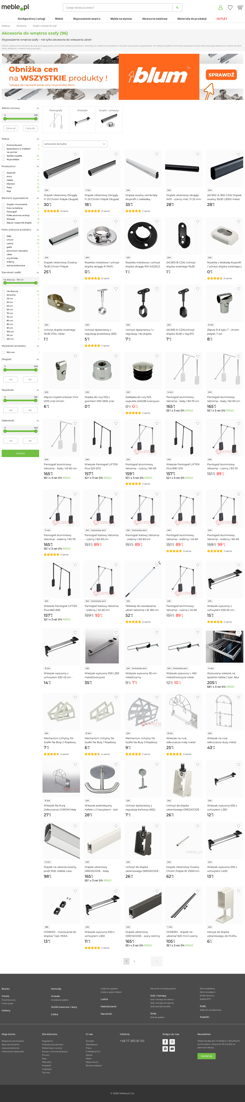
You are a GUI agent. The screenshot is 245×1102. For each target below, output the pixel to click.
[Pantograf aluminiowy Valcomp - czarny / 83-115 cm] (224, 438)
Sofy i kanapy (158, 995)
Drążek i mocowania (23, 204)
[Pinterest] (165, 1049)
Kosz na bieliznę (23, 208)
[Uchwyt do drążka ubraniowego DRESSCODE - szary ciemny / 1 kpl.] (143, 840)
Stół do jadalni (157, 1017)
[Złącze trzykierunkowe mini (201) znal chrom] (61, 370)
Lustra (104, 999)
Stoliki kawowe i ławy (64, 1006)
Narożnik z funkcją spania (163, 988)
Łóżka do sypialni (109, 988)
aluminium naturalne (23, 250)
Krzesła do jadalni (59, 1000)
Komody (56, 988)
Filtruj (20, 453)
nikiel (23, 254)
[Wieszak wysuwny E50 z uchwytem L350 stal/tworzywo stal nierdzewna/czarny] (224, 779)
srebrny (23, 262)
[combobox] (74, 144)
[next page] (156, 961)
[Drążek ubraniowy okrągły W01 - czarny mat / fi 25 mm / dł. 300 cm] (183, 168)
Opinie (89, 1055)
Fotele (5, 996)
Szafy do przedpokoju (210, 1010)
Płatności (46, 1062)
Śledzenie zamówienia (13, 1041)
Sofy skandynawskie (160, 1006)
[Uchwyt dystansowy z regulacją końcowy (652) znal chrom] (143, 779)
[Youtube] (172, 1049)
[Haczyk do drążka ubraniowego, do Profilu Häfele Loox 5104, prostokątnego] (224, 905)
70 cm (23, 313)
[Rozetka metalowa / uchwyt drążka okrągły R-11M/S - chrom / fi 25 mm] (102, 236)
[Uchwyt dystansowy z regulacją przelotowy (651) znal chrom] (102, 303)
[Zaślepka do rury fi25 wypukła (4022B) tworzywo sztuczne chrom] (143, 370)
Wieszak (23, 219)
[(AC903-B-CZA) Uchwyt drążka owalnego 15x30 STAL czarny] (183, 236)
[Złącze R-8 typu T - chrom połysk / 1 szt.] (224, 303)
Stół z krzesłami (207, 992)
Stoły (153, 1013)
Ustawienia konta (10, 1048)
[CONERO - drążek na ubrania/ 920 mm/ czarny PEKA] (183, 905)
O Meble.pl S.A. (93, 1051)
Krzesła (55, 996)
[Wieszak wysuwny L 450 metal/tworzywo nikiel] (183, 646)
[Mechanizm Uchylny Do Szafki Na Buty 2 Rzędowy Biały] (61, 711)
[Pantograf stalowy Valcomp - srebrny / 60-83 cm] (143, 508)
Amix (23, 176)
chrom (23, 239)
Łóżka (54, 1014)
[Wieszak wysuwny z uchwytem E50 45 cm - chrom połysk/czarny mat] (61, 646)
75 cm (23, 317)
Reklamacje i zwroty (52, 1048)
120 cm (23, 339)
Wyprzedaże (23, 159)
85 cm (23, 324)
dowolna (23, 295)
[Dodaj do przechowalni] (75, 154)
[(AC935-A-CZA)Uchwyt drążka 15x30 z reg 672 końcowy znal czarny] (183, 303)
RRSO (189, 410)
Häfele (23, 180)
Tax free (46, 1072)
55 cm (23, 306)
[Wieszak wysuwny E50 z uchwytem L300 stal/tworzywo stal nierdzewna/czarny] (102, 905)
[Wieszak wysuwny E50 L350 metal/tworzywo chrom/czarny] (102, 646)
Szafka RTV (205, 999)
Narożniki (106, 1013)
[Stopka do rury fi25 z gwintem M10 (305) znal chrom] (102, 370)
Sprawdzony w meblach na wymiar (23, 150)
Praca (89, 1048)
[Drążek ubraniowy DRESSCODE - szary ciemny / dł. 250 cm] (143, 905)
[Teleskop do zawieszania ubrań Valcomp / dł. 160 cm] (143, 579)
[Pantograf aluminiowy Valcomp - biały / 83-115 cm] (183, 370)
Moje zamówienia (10, 1044)
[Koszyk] (240, 7)
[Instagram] (172, 1042)
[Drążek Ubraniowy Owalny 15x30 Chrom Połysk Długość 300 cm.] (61, 236)
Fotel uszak (7, 1003)
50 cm (23, 302)
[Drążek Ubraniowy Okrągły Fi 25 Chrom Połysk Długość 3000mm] (61, 168)
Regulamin (47, 1041)
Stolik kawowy (207, 995)
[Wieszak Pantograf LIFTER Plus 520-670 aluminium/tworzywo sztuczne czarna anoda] (102, 438)
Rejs (23, 191)
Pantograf (23, 211)
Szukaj (177, 8)
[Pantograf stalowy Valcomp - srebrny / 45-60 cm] (102, 579)
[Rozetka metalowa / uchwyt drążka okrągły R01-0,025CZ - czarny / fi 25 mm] (143, 236)
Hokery (6, 1010)
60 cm (23, 309)
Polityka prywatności (52, 1044)
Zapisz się (206, 1056)
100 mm (23, 352)
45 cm (23, 298)
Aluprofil (23, 173)
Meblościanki (108, 1006)
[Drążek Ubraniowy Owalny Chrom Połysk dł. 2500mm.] (183, 840)
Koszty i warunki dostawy (55, 1051)
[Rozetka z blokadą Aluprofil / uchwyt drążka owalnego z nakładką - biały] (224, 236)
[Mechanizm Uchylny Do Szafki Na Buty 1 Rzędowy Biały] (102, 711)
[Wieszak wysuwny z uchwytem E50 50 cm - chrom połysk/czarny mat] (224, 579)
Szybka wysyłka (23, 155)
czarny (23, 243)
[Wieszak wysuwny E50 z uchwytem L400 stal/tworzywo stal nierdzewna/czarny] (224, 840)
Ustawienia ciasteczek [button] (13, 1051)
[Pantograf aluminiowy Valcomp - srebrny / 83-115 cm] (61, 508)
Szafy (203, 1006)
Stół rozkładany (207, 988)
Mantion (23, 184)
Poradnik (46, 1065)
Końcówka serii (23, 145)
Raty (44, 1058)
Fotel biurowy (9, 1000)
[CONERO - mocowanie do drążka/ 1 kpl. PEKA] (61, 905)
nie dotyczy (23, 291)
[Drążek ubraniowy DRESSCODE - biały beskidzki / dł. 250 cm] (102, 840)
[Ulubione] (230, 7)
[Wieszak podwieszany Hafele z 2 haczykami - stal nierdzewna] (102, 779)
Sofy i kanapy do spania (162, 1003)
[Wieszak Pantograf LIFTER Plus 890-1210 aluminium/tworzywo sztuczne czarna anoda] (183, 438)
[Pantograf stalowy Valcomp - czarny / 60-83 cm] (102, 508)
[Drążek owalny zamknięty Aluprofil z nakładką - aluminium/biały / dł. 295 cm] (143, 168)
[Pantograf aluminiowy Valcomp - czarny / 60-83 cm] (143, 438)
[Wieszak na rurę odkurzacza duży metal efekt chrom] (224, 711)
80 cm (23, 320)
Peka (23, 187)
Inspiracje (47, 1069)
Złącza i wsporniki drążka (23, 222)
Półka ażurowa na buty (23, 215)
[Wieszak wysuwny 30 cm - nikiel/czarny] (143, 646)
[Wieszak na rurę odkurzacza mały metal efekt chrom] (183, 711)
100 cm (23, 331)
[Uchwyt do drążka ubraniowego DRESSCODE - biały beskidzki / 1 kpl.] (183, 779)
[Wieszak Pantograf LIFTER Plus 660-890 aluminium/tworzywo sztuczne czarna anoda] (61, 579)
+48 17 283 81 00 (132, 1041)
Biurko (6, 988)
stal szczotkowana (23, 265)
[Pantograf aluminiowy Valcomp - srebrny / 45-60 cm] (183, 508)
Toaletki (204, 1017)
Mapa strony (92, 1062)
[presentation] (6, 76)
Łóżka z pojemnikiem (111, 992)
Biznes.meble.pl (94, 1065)
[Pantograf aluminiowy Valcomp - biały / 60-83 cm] (224, 370)
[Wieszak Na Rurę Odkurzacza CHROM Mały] (61, 779)
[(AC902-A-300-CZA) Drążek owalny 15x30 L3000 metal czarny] (224, 168)
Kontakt (90, 1041)
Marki (88, 1058)
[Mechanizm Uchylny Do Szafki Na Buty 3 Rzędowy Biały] (143, 711)
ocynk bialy (23, 258)
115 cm (23, 335)
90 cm (23, 328)
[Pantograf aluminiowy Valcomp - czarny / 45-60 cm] (183, 579)
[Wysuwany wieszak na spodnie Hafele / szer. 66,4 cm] (224, 646)
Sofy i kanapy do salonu (162, 999)
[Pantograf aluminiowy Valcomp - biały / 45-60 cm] (61, 438)
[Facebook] (165, 1042)
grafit (23, 247)
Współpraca (92, 1044)
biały (23, 236)
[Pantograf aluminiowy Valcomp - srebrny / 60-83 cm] (224, 508)
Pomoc (46, 1055)
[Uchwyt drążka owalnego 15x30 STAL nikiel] (61, 303)
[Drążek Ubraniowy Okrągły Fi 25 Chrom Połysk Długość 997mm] (102, 168)
